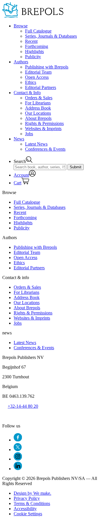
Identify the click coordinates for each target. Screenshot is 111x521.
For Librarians (38, 102)
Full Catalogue (38, 31)
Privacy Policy (27, 498)
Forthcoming (36, 46)
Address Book (38, 108)
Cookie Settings (28, 513)
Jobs (29, 133)
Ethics (30, 82)
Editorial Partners (40, 87)
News (19, 138)
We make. (32, 493)
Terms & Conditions (32, 503)
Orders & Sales (38, 97)
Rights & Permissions (44, 123)
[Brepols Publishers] (32, 16)
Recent (31, 41)
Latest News (36, 144)
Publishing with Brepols (46, 66)
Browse (21, 25)
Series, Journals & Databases (51, 36)
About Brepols (38, 118)
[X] (18, 449)
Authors (21, 61)
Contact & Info (27, 92)
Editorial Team (38, 72)
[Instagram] (18, 459)
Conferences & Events (45, 149)
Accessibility (25, 508)
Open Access (37, 77)
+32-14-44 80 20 (23, 406)
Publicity (33, 56)
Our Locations (38, 113)
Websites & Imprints (43, 128)
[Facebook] (18, 439)
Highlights (34, 51)
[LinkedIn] (18, 468)
